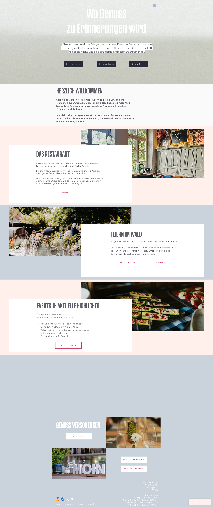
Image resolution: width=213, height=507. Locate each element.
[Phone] (67, 499)
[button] (154, 5)
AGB (73, 504)
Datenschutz (67, 504)
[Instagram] (57, 499)
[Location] (72, 499)
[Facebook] (63, 499)
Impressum (58, 504)
